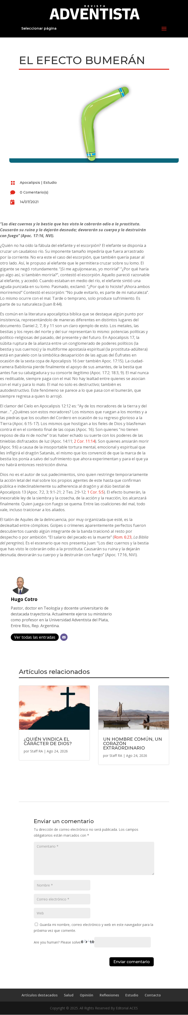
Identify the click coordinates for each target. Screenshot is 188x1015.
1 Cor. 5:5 (95, 492)
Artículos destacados (40, 995)
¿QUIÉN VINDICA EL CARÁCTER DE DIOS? (48, 741)
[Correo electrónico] (64, 637)
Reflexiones (109, 995)
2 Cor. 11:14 (84, 441)
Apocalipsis (30, 182)
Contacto (153, 995)
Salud (68, 995)
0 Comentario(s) (34, 192)
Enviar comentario (131, 961)
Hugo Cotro (24, 599)
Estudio (50, 182)
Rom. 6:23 (122, 537)
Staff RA (36, 751)
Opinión (86, 995)
